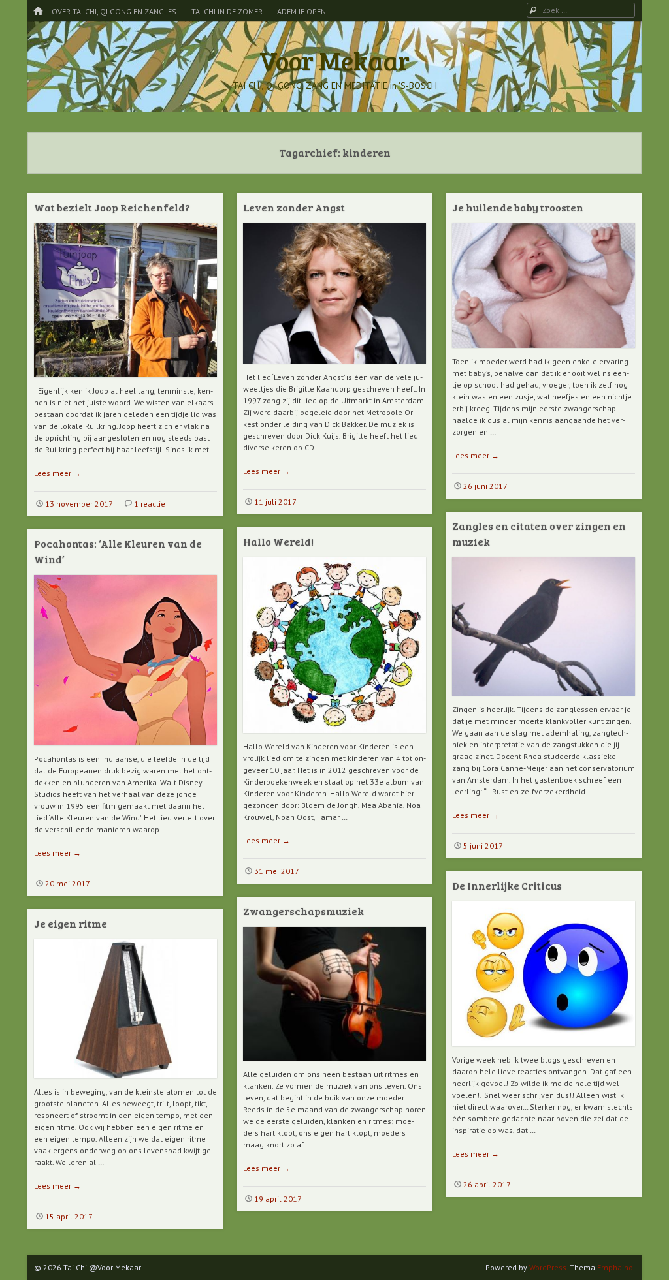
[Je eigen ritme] (125, 1083)
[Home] (38, 11)
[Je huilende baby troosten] (543, 353)
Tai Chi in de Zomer (227, 11)
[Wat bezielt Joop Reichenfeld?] (125, 382)
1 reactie (149, 503)
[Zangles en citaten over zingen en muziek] (543, 701)
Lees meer (57, 473)
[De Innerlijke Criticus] (543, 1051)
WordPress (547, 1267)
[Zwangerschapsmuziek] (334, 1065)
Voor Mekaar (334, 60)
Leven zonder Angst (294, 207)
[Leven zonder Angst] (334, 368)
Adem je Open (301, 11)
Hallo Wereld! (278, 541)
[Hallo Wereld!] (334, 738)
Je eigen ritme (70, 923)
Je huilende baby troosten (517, 207)
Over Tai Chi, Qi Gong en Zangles (114, 11)
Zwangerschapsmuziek (303, 911)
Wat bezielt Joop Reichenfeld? (112, 207)
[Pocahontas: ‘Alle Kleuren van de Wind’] (125, 750)
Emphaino (615, 1267)
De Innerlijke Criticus (507, 885)
